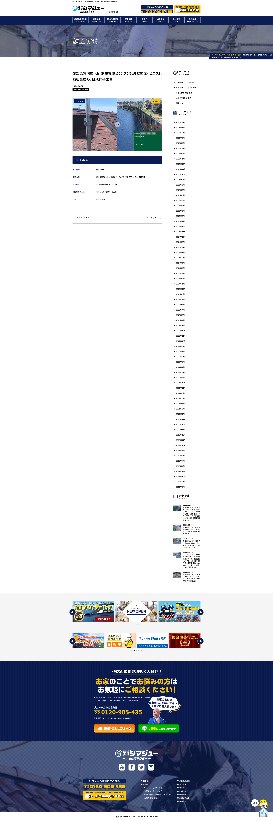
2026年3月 (180, 148)
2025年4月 (180, 205)
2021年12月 (181, 382)
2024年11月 (181, 231)
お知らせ (160, 20)
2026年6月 (180, 132)
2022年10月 (181, 341)
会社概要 (176, 20)
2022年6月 (180, 356)
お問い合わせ (184, 798)
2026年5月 (180, 138)
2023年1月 (180, 325)
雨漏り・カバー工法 (183, 103)
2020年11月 (181, 419)
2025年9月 (180, 179)
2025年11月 (181, 169)
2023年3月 (180, 315)
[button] (72, 612)
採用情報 (183, 801)
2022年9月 (180, 346)
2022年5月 (180, 362)
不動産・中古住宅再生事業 (186, 87)
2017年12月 (181, 471)
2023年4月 (180, 310)
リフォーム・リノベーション (186, 82)
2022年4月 (180, 367)
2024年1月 (180, 283)
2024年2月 (180, 278)
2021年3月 (180, 403)
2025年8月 (180, 185)
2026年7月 (180, 127)
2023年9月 (180, 294)
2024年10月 (181, 237)
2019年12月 (181, 435)
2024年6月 (180, 257)
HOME (145, 781)
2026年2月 (180, 153)
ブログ (144, 20)
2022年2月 (180, 377)
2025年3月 (180, 211)
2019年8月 (180, 455)
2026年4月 (180, 143)
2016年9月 (180, 481)
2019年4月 (180, 466)
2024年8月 (180, 247)
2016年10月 (181, 476)
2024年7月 (180, 252)
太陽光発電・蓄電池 (183, 98)
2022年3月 (180, 372)
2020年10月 (181, 424)
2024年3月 (180, 273)
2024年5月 (180, 263)
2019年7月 (180, 461)
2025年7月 (180, 190)
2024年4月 (180, 268)
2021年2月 (180, 408)
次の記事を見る (151, 218)
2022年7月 (180, 351)
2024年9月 (180, 242)
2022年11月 (181, 336)
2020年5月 (180, 429)
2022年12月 (181, 330)
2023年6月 (180, 304)
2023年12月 (181, 289)
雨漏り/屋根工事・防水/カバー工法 (157, 794)
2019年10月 (181, 445)
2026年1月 (180, 158)
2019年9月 (180, 450)
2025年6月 (180, 195)
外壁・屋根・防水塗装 (184, 92)
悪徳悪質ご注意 (80, 20)
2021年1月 (180, 414)
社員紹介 (192, 20)
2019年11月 (181, 440)
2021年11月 (181, 388)
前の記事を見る (83, 218)
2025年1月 (180, 221)
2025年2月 (180, 216)
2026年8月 (180, 122)
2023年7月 (180, 299)
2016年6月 (180, 487)
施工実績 (128, 20)
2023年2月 (180, 320)
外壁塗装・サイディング (153, 791)
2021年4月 (180, 398)
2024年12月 (181, 226)
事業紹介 (96, 20)
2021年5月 (180, 393)
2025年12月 (181, 164)
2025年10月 (181, 174)
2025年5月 (180, 200)
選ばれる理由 (112, 20)
